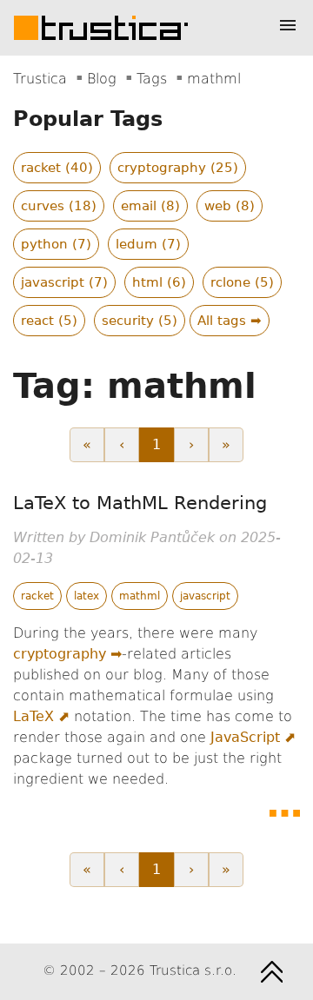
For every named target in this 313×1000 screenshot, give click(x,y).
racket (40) (57, 167)
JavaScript (245, 737)
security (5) (139, 320)
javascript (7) (64, 282)
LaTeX (33, 716)
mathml (139, 596)
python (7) (56, 244)
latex (86, 596)
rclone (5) (242, 282)
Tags (152, 78)
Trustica (40, 78)
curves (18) (59, 206)
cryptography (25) (177, 167)
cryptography (59, 654)
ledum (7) (148, 244)
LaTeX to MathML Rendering (140, 503)
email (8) (150, 206)
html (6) (159, 282)
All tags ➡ (229, 320)
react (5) (49, 320)
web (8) (229, 206)
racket (37, 596)
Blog (102, 78)
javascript (205, 596)
